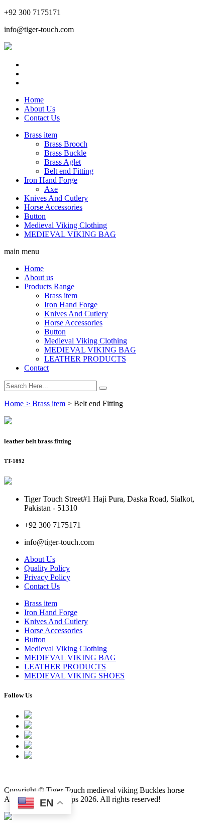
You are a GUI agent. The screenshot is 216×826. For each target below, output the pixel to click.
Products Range (49, 286)
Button (35, 216)
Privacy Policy (47, 577)
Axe (51, 189)
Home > (18, 403)
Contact (36, 368)
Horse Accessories (53, 207)
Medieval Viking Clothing (65, 225)
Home (34, 99)
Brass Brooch (65, 144)
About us (38, 277)
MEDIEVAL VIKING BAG (70, 234)
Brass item (40, 135)
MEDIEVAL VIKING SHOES (74, 675)
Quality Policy (47, 568)
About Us (39, 108)
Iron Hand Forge (50, 180)
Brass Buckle (65, 153)
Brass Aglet (62, 162)
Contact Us (42, 117)
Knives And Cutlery (56, 198)
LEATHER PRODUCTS (85, 359)
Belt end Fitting (68, 171)
